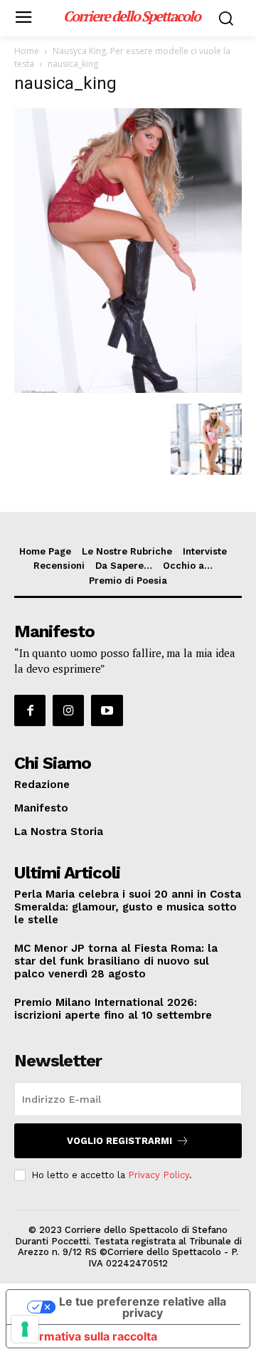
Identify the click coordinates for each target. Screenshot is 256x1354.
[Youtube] (106, 710)
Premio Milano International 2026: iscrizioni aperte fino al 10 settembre (113, 1009)
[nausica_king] (128, 389)
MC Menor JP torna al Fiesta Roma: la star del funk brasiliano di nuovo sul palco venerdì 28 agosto (116, 961)
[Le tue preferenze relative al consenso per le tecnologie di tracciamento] (24, 1329)
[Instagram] (68, 710)
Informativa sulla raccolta (87, 1336)
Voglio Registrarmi (119, 1140)
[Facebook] (30, 710)
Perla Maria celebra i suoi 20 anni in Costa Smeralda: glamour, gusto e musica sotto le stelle (127, 907)
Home (26, 51)
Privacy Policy (158, 1175)
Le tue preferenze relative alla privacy (142, 1307)
